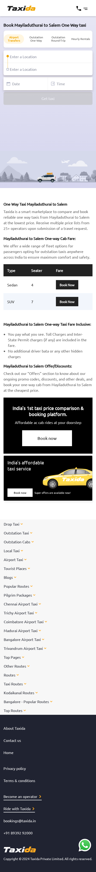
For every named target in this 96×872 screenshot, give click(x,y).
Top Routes (13, 710)
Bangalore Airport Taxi (22, 639)
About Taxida (14, 728)
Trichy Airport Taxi (19, 612)
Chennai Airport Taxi (21, 604)
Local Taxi (12, 550)
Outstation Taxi (16, 532)
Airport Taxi (13, 559)
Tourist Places (15, 568)
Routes (9, 675)
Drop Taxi (11, 524)
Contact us (12, 740)
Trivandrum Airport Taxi (23, 648)
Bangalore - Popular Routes (26, 701)
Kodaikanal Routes (19, 692)
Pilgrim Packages (18, 595)
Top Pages (12, 657)
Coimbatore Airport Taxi (24, 621)
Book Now (67, 285)
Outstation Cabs (17, 541)
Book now (47, 438)
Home (8, 752)
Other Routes (15, 666)
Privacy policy (14, 768)
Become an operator (20, 796)
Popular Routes (16, 586)
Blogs (8, 577)
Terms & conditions (19, 780)
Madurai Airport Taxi (21, 630)
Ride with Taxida (17, 808)
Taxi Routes (13, 683)
